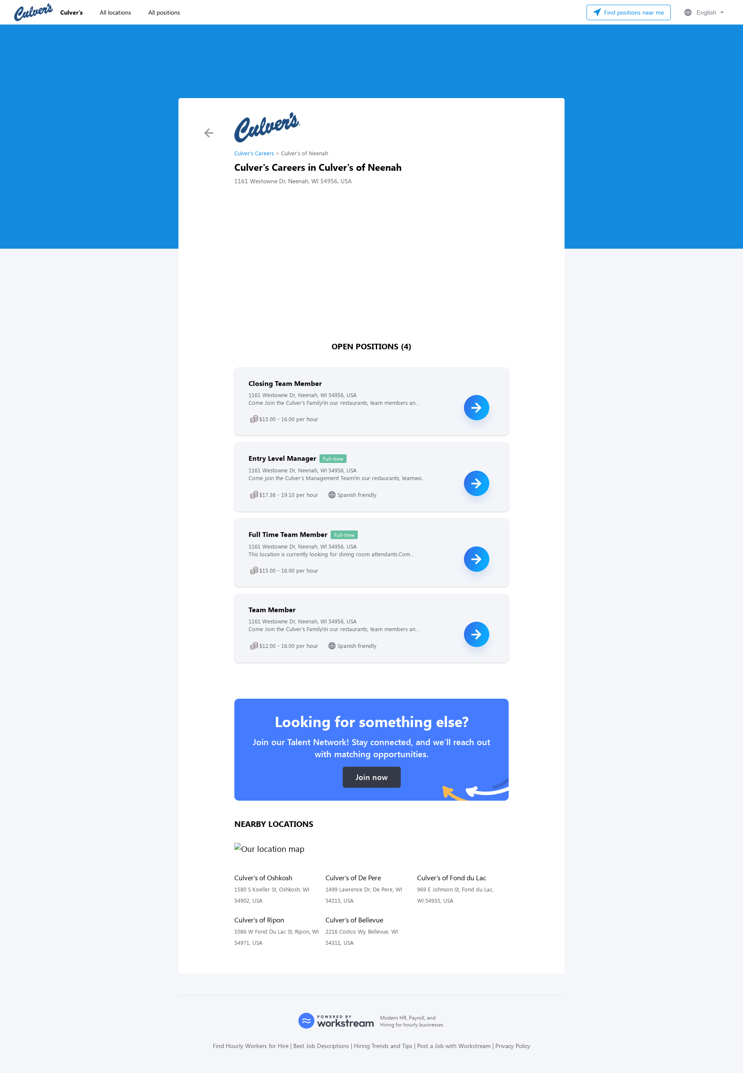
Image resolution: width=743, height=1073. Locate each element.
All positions (164, 12)
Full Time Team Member (288, 534)
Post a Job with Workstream (454, 1046)
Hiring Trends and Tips (383, 1046)
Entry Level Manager (282, 457)
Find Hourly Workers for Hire (251, 1046)
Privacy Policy (512, 1046)
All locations (115, 12)
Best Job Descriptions (321, 1046)
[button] (703, 12)
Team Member (272, 609)
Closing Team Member (285, 383)
